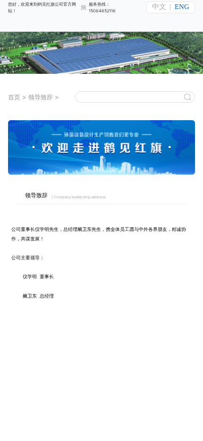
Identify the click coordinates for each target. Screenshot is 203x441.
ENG (182, 6)
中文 (159, 6)
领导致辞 (40, 97)
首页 (14, 97)
